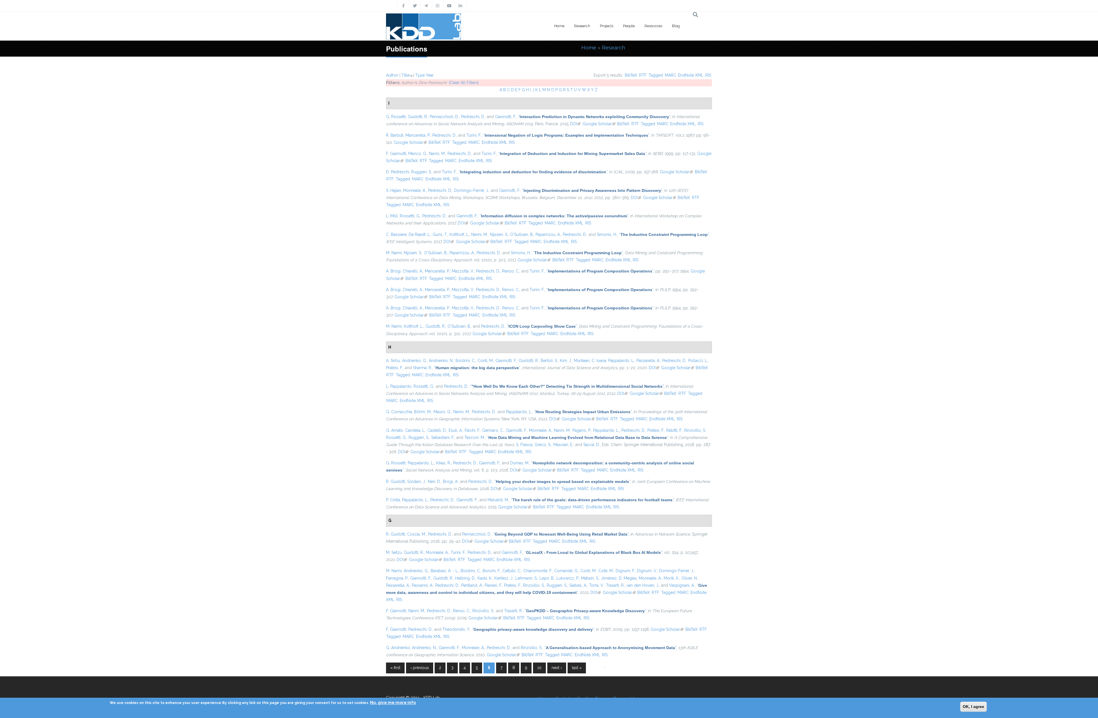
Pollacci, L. (698, 360)
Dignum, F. (625, 570)
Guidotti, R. (418, 116)
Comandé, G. (566, 570)
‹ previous (419, 667)
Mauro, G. (442, 411)
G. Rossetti (396, 116)
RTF (643, 75)
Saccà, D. (591, 444)
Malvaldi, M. (498, 500)
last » (577, 667)
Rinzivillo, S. (695, 430)
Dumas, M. (519, 463)
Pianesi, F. (493, 585)
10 (539, 667)
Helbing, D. (465, 578)
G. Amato (394, 430)
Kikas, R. (443, 463)
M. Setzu (394, 552)
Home (559, 26)
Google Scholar (598, 124)
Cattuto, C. (511, 570)
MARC (670, 75)
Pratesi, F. (394, 367)
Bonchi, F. (491, 570)
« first (395, 667)
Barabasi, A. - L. (445, 570)
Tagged (656, 75)
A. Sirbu (393, 360)
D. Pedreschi (397, 172)
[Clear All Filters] (464, 82)
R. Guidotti (395, 481)
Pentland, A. (472, 585)
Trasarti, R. (615, 585)
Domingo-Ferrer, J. (471, 190)
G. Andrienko (398, 647)
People (629, 26)
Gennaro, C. (493, 430)
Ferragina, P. (397, 578)
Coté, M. (606, 570)
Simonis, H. (607, 234)
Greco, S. (542, 444)
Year (430, 75)
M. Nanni (394, 252)
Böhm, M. (422, 411)
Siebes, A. (578, 585)
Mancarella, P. (417, 135)
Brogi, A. (450, 481)
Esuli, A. (456, 430)
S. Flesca (524, 444)
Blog (676, 26)
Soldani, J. (416, 481)
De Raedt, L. (420, 234)
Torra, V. (596, 585)
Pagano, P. (581, 430)
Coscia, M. (416, 534)
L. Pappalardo (398, 386)
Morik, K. (671, 578)
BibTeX (631, 75)
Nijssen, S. (499, 234)
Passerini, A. (422, 585)
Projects (606, 26)
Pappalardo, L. (621, 360)
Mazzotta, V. (463, 271)
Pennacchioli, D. (444, 116)
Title (405, 75)
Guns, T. (440, 234)
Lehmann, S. (526, 578)
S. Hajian (393, 190)
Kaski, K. (485, 578)
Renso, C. (511, 271)
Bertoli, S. (549, 360)
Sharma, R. (422, 367)
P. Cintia (393, 500)
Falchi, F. (472, 430)
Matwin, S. (590, 578)
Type (420, 75)
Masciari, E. (563, 444)
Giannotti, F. (505, 116)
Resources (653, 26)
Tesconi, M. (474, 437)
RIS (708, 75)
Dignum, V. (647, 570)
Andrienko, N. (441, 360)
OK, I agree (973, 706)
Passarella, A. (648, 360)
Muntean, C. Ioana (590, 360)
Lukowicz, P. (567, 578)
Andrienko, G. (414, 360)
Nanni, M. (437, 153)
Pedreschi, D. (473, 116)
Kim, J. (566, 360)
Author (392, 75)
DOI (575, 124)
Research (582, 26)
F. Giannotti (396, 153)
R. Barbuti (394, 135)
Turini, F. (473, 135)
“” (594, 116)
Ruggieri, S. (421, 172)
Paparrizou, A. (548, 234)
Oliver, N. (689, 578)
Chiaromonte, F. (537, 570)
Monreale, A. (414, 190)
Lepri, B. (547, 578)
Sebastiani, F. (442, 437)
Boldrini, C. (465, 360)
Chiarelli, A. (413, 271)
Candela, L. (415, 430)
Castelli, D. (437, 430)
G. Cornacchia (399, 411)
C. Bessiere (396, 234)
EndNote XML (690, 75)
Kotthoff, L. (459, 234)
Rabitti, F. (674, 430)
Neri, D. (434, 481)
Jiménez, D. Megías (619, 578)
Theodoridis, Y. (456, 629)
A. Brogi (393, 271)
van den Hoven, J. (642, 585)
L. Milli (392, 216)
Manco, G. (417, 153)
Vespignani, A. (682, 585)
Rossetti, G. (410, 216)
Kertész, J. (503, 578)
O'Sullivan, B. (522, 234)
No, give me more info (393, 702)
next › (557, 667)
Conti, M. (486, 360)
